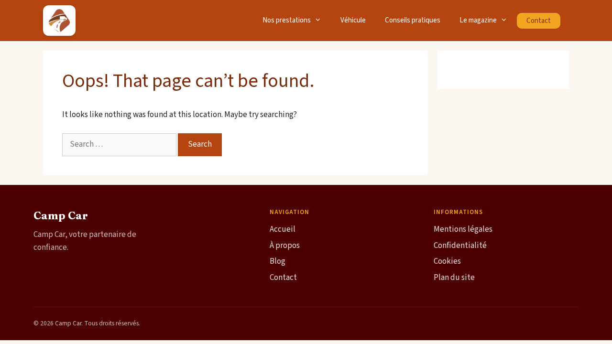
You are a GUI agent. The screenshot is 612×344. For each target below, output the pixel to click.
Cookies (447, 261)
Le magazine (478, 20)
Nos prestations (286, 20)
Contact (538, 21)
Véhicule (353, 20)
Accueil (282, 229)
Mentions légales (463, 229)
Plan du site (454, 277)
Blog (277, 261)
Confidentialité (460, 245)
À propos (285, 245)
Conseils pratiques (412, 20)
